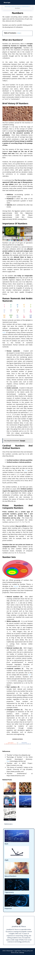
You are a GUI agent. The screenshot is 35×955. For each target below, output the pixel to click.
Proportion (8, 908)
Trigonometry (9, 892)
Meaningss (8, 6)
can (26, 470)
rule (29, 675)
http (8, 761)
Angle (6, 860)
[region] (17, 939)
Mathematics (25, 6)
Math (6, 844)
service (16, 586)
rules (4, 332)
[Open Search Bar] (32, 2)
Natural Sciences (16, 6)
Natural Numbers (10, 876)
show (18, 33)
